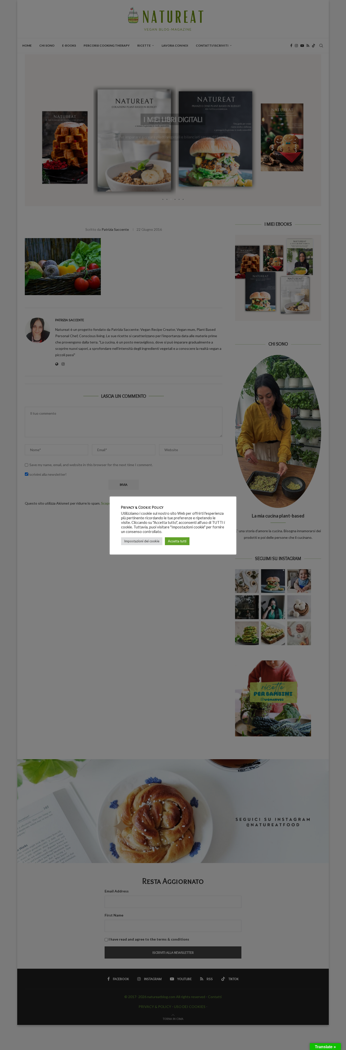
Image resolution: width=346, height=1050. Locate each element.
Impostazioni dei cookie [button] (141, 541)
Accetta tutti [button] (177, 541)
